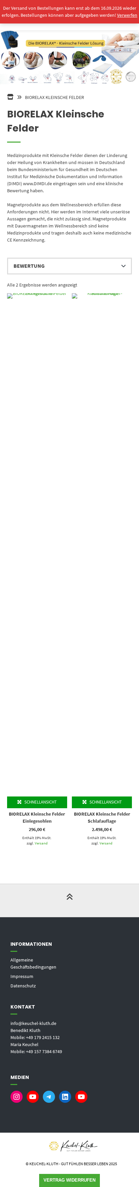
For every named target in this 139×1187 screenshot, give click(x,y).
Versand (41, 843)
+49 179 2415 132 (43, 1037)
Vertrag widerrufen (69, 1180)
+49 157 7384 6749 (44, 1051)
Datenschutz (23, 986)
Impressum (21, 976)
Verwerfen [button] (127, 15)
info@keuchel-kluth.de (33, 1023)
